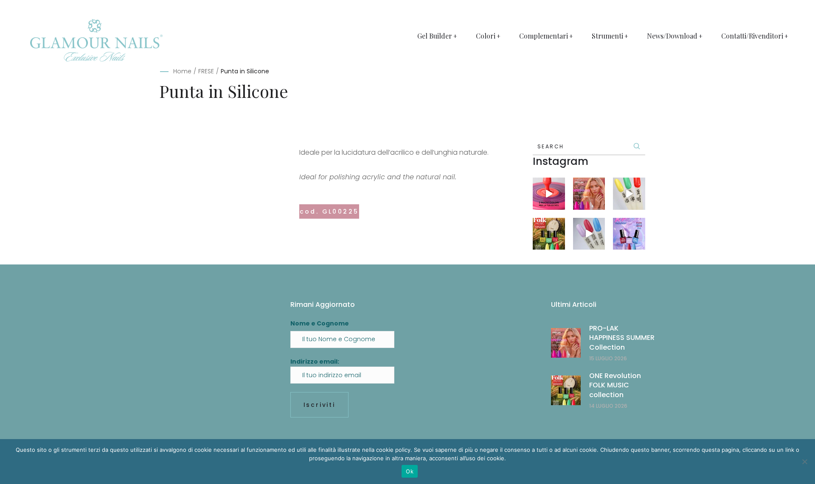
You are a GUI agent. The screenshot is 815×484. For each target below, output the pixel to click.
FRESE (206, 71)
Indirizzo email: (314, 361)
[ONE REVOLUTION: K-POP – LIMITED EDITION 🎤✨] (629, 234)
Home (182, 71)
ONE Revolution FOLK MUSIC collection (615, 385)
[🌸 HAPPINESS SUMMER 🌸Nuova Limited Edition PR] (549, 194)
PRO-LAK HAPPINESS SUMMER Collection (622, 337)
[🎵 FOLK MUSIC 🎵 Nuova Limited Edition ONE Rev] (629, 194)
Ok (409, 471)
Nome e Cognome (319, 323)
